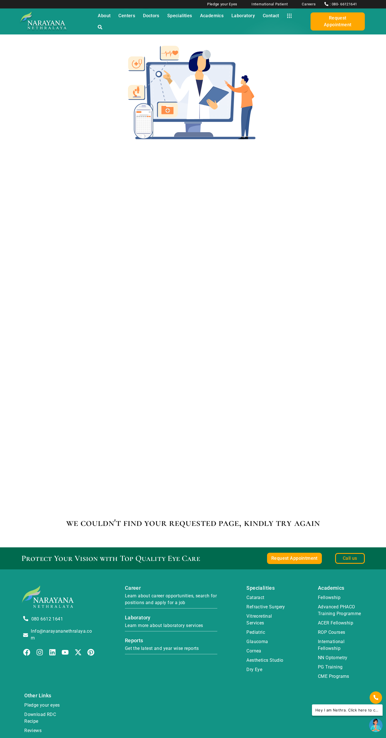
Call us (350, 558)
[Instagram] (39, 652)
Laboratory (138, 618)
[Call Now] (376, 697)
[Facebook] (26, 652)
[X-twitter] (78, 652)
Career (133, 588)
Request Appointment (338, 21)
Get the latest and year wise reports (162, 648)
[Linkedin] (52, 652)
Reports (134, 640)
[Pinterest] (90, 652)
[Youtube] (65, 652)
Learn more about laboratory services (164, 625)
